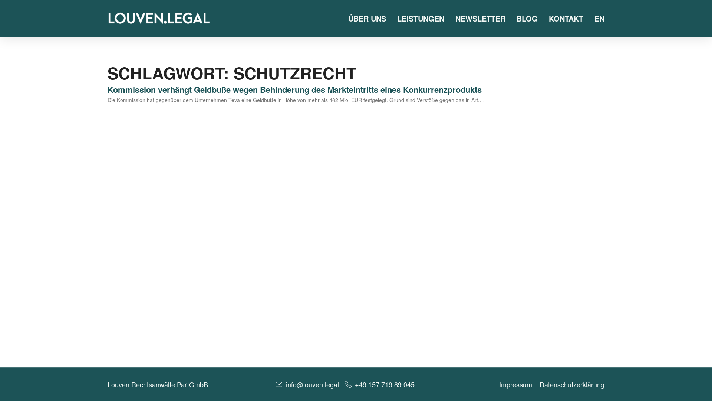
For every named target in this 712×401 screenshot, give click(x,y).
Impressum (515, 384)
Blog (527, 18)
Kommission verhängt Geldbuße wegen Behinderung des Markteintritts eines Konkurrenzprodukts (295, 89)
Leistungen (420, 18)
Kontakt (566, 18)
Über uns (367, 18)
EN (599, 18)
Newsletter (480, 18)
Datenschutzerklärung (572, 384)
